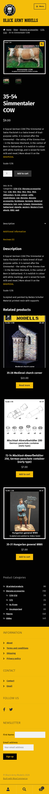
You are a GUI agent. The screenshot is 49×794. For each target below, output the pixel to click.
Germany (29, 201)
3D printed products (14, 586)
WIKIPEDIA (8, 157)
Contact (10, 681)
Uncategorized (15, 609)
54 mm (17, 195)
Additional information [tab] (14, 231)
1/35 (10, 192)
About (10, 643)
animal (24, 195)
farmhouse (19, 201)
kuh (15, 204)
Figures (9, 614)
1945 (34, 192)
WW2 (12, 210)
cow (17, 198)
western (26, 207)
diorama (24, 198)
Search (24, 789)
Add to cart (22, 173)
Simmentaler (36, 204)
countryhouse (9, 198)
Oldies (9, 618)
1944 (29, 192)
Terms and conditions (17, 648)
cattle (30, 195)
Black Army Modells (17, 20)
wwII (17, 210)
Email (9, 686)
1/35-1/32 (17, 189)
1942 (19, 192)
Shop (15, 30)
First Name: (9, 734)
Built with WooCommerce (15, 778)
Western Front (36, 207)
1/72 (11, 600)
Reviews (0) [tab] (8, 239)
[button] (42, 44)
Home (8, 30)
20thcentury (8, 195)
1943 (24, 192)
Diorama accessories (29, 30)
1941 (14, 192)
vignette (18, 207)
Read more (24, 385)
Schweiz (26, 204)
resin (20, 204)
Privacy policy (14, 658)
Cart (38, 787)
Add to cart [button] (24, 474)
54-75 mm (13, 605)
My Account (8, 789)
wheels (6, 210)
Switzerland (8, 207)
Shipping (11, 653)
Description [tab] (9, 223)
